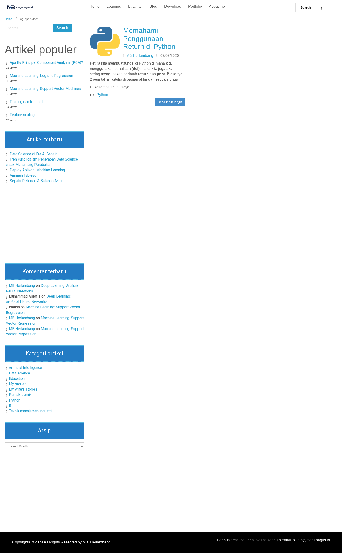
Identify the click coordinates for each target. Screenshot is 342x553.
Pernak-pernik (20, 394)
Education (17, 378)
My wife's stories (23, 389)
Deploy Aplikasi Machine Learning (37, 170)
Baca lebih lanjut (170, 102)
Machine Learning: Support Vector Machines (45, 88)
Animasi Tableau (23, 175)
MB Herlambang (22, 285)
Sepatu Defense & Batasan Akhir (36, 181)
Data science (19, 373)
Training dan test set (26, 102)
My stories (18, 384)
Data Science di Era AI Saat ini (34, 154)
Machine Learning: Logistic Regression (41, 75)
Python (14, 400)
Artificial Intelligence (25, 367)
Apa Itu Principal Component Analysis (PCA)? (46, 62)
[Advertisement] (44, 224)
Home (8, 19)
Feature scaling (22, 115)
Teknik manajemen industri (30, 411)
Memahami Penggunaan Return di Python (149, 38)
